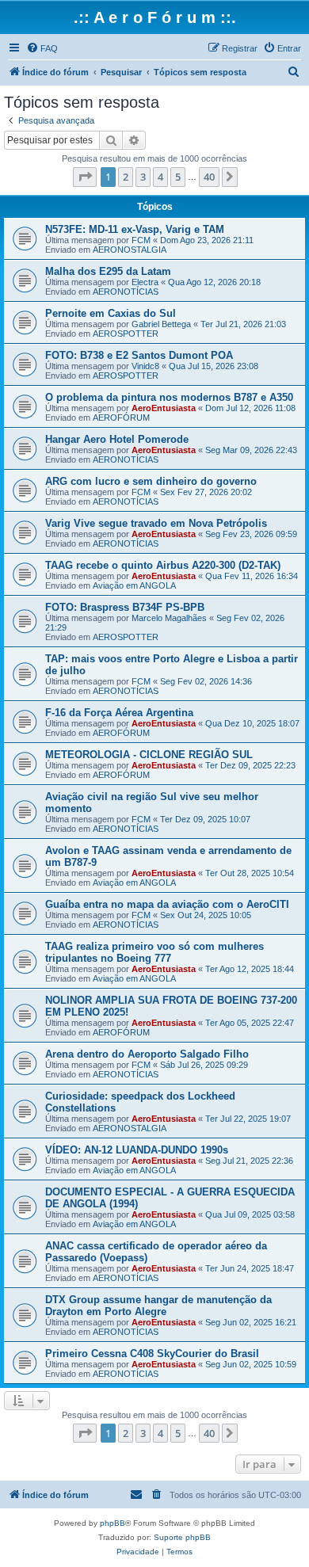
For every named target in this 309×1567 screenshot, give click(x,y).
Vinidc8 (145, 366)
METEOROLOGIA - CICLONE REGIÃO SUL (149, 755)
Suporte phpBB (182, 1537)
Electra (145, 282)
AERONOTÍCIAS (125, 291)
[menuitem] (42, 48)
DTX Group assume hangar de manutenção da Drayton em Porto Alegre (158, 1305)
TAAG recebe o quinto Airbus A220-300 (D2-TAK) (162, 565)
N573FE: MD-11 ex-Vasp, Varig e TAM (134, 229)
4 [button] (160, 177)
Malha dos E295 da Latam (108, 271)
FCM (141, 240)
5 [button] (178, 177)
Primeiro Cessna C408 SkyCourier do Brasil (152, 1353)
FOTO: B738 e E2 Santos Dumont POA (139, 355)
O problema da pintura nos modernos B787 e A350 (169, 397)
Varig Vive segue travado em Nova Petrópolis (156, 523)
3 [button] (143, 177)
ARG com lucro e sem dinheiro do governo (151, 481)
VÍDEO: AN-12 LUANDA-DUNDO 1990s (136, 1150)
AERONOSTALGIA (129, 249)
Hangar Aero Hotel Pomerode (117, 439)
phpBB (112, 1523)
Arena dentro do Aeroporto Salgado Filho (147, 1054)
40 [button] (209, 177)
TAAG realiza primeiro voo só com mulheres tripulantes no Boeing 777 (154, 952)
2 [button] (125, 177)
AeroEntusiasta (164, 408)
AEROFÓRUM (121, 417)
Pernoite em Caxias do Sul (110, 313)
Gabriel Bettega (161, 324)
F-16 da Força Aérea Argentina (119, 713)
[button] (85, 176)
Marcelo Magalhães (169, 618)
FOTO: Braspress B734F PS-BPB (124, 607)
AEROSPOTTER (125, 333)
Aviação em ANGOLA (134, 585)
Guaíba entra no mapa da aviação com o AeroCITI (167, 904)
